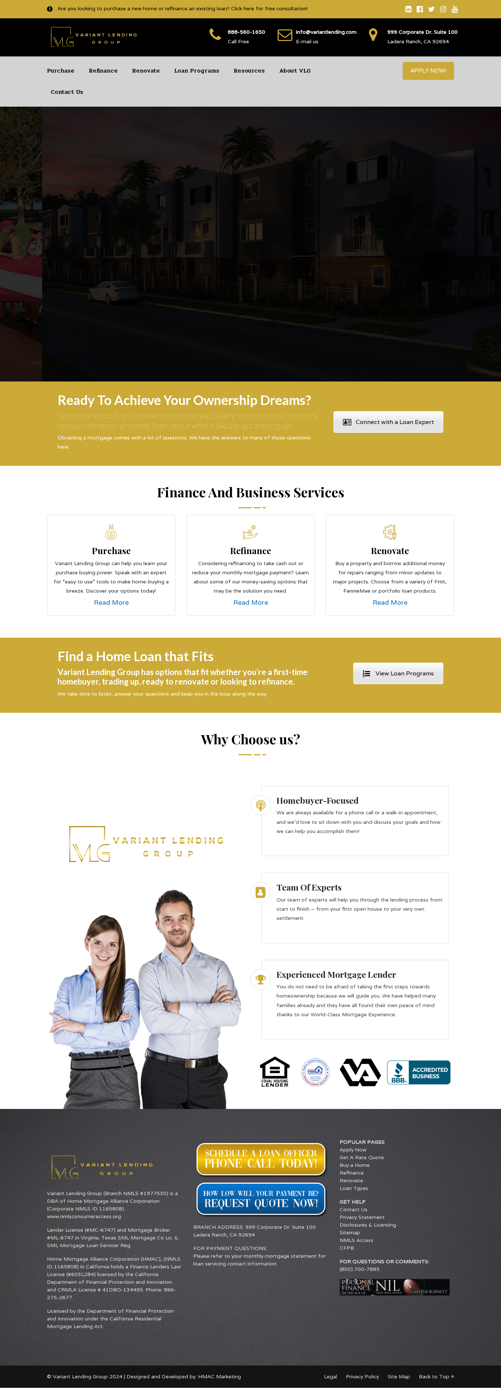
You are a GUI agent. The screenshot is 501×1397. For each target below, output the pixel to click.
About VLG (295, 70)
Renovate (146, 70)
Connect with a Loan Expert (395, 422)
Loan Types (354, 1188)
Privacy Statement (362, 1217)
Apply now (303, 287)
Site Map (399, 1376)
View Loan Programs (405, 673)
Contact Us (67, 91)
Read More (111, 602)
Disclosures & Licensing (368, 1224)
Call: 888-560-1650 (381, 287)
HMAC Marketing (219, 1376)
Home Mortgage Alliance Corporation (113, 1201)
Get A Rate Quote (362, 1157)
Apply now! (428, 70)
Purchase (60, 70)
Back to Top (435, 1376)
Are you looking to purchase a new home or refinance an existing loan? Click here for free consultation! (182, 8)
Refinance (103, 70)
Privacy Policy (362, 1376)
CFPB (347, 1248)
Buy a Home (355, 1165)
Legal (330, 1376)
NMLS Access (356, 1240)
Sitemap (350, 1232)
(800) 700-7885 (360, 1269)
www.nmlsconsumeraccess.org (84, 1216)
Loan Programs (196, 70)
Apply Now (353, 1149)
